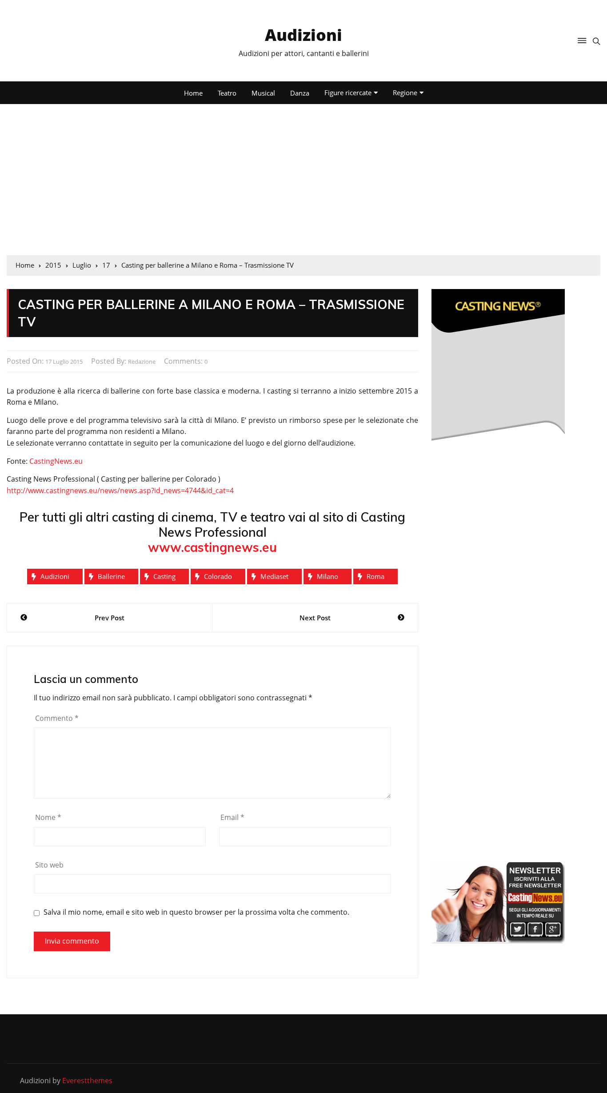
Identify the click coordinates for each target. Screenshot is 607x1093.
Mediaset (274, 576)
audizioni (54, 576)
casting (164, 576)
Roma (375, 576)
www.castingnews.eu (212, 547)
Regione (405, 92)
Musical (263, 92)
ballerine (111, 576)
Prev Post (109, 617)
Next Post (315, 617)
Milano (327, 576)
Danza (299, 92)
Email (232, 817)
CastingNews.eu (56, 461)
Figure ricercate (347, 92)
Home (193, 92)
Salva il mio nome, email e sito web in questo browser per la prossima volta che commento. (196, 912)
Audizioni (303, 35)
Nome (48, 817)
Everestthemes (87, 1080)
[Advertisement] (303, 179)
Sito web (49, 865)
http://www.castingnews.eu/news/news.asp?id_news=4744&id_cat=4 (120, 490)
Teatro (227, 92)
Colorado (218, 576)
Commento (57, 718)
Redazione (142, 362)
